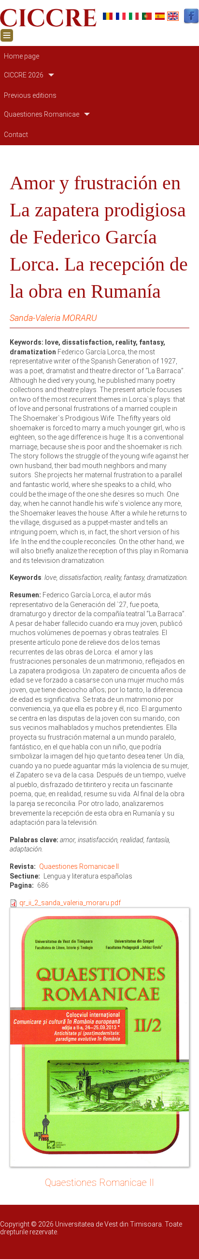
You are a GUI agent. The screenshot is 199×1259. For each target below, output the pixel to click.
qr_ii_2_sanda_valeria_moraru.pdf (70, 903)
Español (160, 16)
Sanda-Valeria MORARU (53, 318)
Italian (133, 16)
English (173, 16)
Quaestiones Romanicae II (79, 866)
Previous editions (30, 95)
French (120, 16)
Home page (21, 56)
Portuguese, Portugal (147, 16)
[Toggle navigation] (7, 35)
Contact (16, 134)
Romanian (107, 16)
